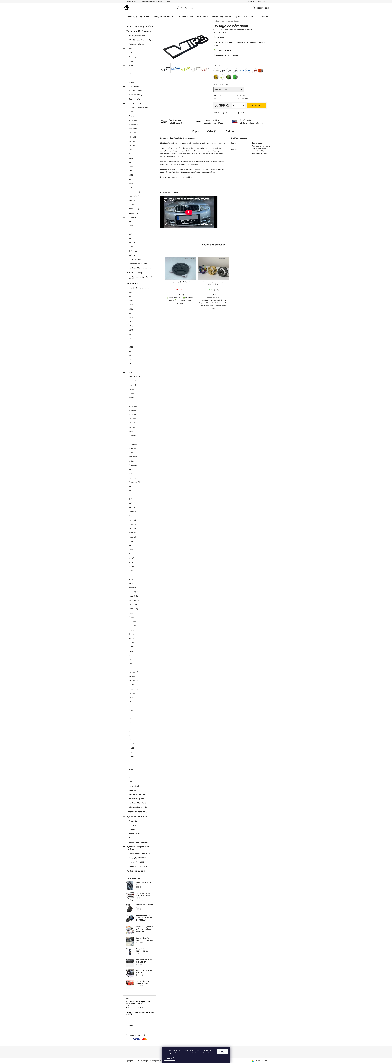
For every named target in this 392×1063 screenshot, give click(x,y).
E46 (130, 69)
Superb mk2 (133, 440)
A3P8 (131, 162)
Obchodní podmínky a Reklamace (151, 2)
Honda (131, 583)
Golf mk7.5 (133, 251)
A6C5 (131, 343)
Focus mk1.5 (133, 672)
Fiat (130, 702)
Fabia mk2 (132, 137)
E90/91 (131, 748)
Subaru (131, 82)
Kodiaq (131, 461)
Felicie (131, 431)
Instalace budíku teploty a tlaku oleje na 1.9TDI (140, 1013)
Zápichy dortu (134, 825)
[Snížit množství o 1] (233, 105)
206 (130, 761)
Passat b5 (132, 520)
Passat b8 (132, 537)
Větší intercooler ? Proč (134, 1008)
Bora (130, 474)
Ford (130, 663)
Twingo (131, 659)
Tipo (130, 706)
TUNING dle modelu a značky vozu (142, 40)
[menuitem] (137, 16)
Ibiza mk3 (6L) (134, 209)
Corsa (131, 579)
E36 (130, 78)
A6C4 (131, 338)
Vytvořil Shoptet (260, 1061)
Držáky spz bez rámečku (138, 807)
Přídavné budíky (134, 272)
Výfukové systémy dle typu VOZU (141, 107)
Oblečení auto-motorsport (138, 842)
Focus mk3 (133, 685)
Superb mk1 (133, 436)
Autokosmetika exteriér (137, 803)
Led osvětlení (134, 786)
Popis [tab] (195, 131)
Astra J (131, 571)
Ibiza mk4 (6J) (133, 213)
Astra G (131, 562)
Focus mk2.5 (133, 680)
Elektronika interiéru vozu (138, 264)
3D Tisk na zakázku (135, 870)
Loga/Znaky (133, 790)
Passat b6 (132, 528)
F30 (130, 714)
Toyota (131, 617)
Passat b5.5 (133, 524)
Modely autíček (134, 834)
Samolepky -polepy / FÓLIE (139, 26)
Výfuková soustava (135, 103)
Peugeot (132, 756)
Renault (131, 642)
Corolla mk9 (133, 621)
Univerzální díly (134, 99)
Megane (131, 651)
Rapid (131, 452)
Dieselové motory (135, 90)
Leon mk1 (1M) (134, 192)
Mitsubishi (132, 588)
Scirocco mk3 (133, 511)
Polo (130, 516)
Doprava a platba (130, 2)
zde (210, 1053)
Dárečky (132, 838)
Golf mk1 (132, 221)
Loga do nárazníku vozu (137, 794)
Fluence (131, 647)
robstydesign (224, 32)
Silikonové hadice (135, 259)
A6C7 (131, 351)
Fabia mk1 (132, 133)
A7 (130, 360)
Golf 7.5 (132, 469)
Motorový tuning (135, 86)
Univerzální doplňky (136, 799)
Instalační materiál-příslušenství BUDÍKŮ (141, 278)
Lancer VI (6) (133, 609)
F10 (130, 723)
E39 (130, 740)
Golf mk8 (132, 255)
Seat (130, 52)
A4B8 (131, 309)
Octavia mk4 (133, 128)
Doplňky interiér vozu (137, 36)
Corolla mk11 (134, 630)
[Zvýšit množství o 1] (243, 105)
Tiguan (131, 541)
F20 (130, 718)
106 (130, 765)
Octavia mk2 (133, 120)
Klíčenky (132, 829)
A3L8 (131, 158)
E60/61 (131, 744)
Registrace (261, 1)
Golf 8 (131, 550)
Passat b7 (132, 533)
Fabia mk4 (132, 145)
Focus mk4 (133, 693)
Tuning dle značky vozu (137, 44)
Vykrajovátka (133, 821)
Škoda (131, 61)
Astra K (131, 575)
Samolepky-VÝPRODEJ (137, 858)
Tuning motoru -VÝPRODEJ (139, 866)
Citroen (131, 769)
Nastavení (170, 1058)
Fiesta (131, 697)
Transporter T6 (134, 482)
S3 (130, 368)
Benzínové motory (135, 95)
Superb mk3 (133, 444)
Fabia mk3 (132, 141)
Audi (130, 48)
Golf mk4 (132, 234)
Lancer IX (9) (133, 596)
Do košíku (256, 105)
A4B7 (131, 183)
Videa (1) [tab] (212, 131)
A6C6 (131, 347)
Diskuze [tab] (230, 131)
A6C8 (131, 355)
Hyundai (132, 634)
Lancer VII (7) (133, 604)
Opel (130, 554)
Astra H (131, 566)
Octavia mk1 (133, 116)
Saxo (130, 782)
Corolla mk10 (134, 625)
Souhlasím (222, 1052)
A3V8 (131, 167)
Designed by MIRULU (136, 811)
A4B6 (131, 179)
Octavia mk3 (133, 124)
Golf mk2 (132, 226)
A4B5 (131, 175)
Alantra (131, 638)
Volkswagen (133, 57)
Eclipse (131, 613)
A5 (130, 334)
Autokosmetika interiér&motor (140, 268)
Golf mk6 (132, 242)
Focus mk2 (133, 676)
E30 (130, 74)
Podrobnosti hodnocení (245, 29)
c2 (129, 773)
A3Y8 (131, 171)
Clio (130, 655)
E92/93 (131, 752)
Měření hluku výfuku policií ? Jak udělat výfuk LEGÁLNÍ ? (138, 1002)
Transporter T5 (134, 478)
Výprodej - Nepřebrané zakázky (137, 848)
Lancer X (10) (133, 592)
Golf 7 (131, 545)
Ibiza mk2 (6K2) (134, 204)
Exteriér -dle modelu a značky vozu (142, 288)
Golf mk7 (132, 247)
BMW (131, 65)
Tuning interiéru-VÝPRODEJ (139, 854)
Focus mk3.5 (133, 689)
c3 (129, 777)
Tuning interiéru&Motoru (138, 31)
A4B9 (131, 313)
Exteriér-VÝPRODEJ (136, 862)
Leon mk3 (132, 200)
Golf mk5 (132, 238)
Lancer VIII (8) (134, 600)
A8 (130, 364)
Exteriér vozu (132, 283)
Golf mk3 (132, 230)
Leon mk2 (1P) (134, 196)
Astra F (131, 558)
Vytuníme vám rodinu (136, 816)
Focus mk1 (133, 668)
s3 (129, 154)
